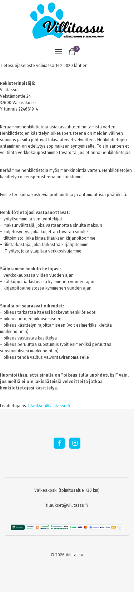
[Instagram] (74, 443)
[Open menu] (58, 51)
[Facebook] (59, 443)
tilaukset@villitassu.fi (49, 405)
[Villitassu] (67, 20)
